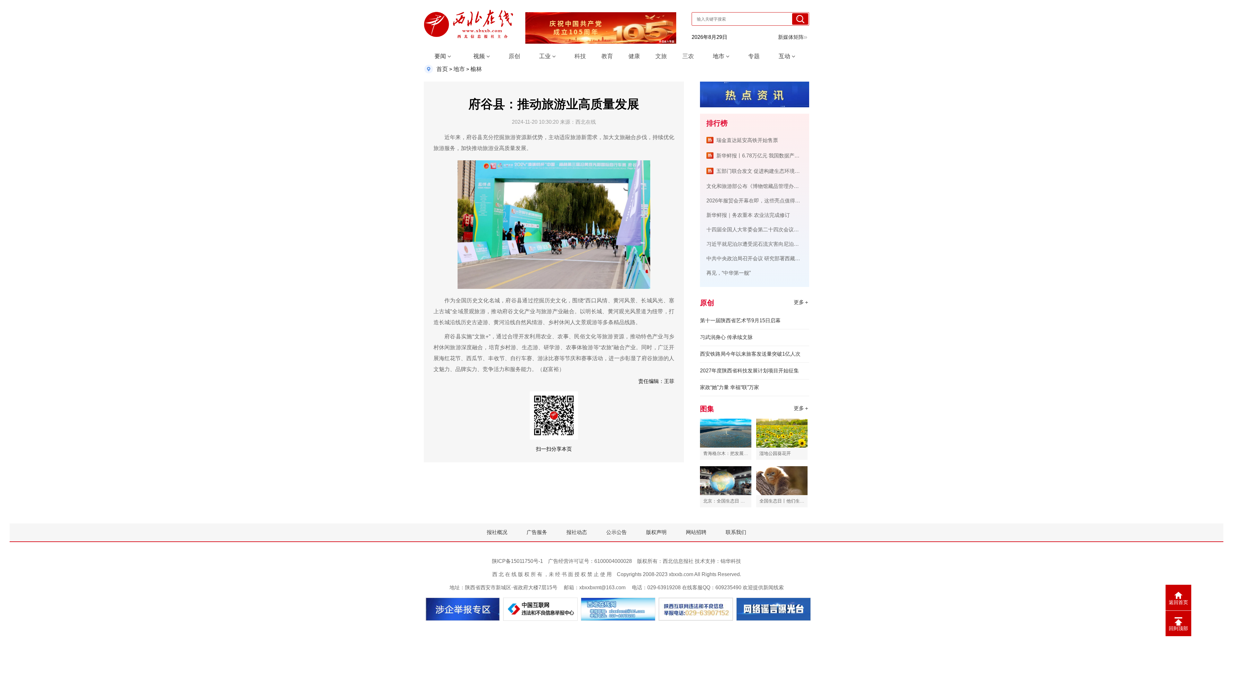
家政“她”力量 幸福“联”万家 (729, 387)
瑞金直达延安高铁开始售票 (747, 140)
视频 (479, 56)
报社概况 (497, 532)
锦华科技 (731, 561)
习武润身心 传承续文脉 (726, 337)
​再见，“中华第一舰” (728, 273)
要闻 (440, 56)
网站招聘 (696, 532)
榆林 (476, 69)
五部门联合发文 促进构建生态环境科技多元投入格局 (776, 171)
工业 (545, 56)
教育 (607, 56)
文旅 (661, 56)
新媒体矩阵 (791, 37)
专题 (754, 56)
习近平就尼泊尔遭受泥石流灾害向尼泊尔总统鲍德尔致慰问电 (775, 244)
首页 (442, 69)
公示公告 (616, 532)
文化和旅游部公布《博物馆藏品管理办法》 (755, 186)
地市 (718, 56)
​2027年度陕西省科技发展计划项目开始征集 (749, 370)
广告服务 (537, 532)
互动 (784, 56)
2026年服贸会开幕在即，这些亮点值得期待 (755, 200)
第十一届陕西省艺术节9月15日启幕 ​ (741, 320)
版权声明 (656, 532)
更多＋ (801, 302)
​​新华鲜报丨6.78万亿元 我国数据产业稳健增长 (768, 155)
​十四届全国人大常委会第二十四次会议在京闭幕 (760, 229)
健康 (634, 56)
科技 (580, 56)
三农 (688, 56)
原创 (514, 56)
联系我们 (736, 532)
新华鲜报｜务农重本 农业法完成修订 (748, 215)
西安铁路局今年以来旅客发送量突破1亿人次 (750, 354)
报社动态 (576, 532)
